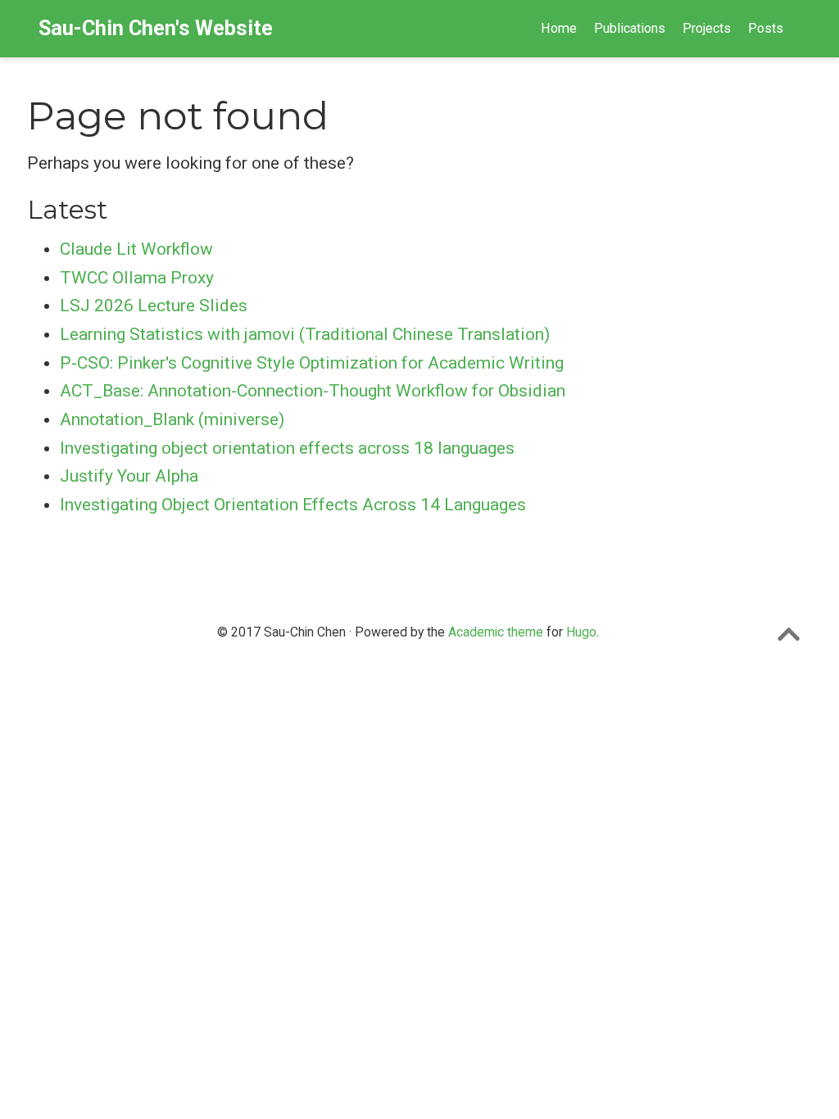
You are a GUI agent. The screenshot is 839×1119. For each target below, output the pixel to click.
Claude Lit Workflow (136, 249)
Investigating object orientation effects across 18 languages (287, 448)
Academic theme (495, 632)
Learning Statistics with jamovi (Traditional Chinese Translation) (305, 334)
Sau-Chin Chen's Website (156, 28)
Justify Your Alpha (129, 476)
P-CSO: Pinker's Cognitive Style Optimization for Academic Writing (312, 363)
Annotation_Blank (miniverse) (172, 419)
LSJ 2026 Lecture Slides (153, 305)
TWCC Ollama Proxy (137, 278)
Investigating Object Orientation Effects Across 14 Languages (293, 504)
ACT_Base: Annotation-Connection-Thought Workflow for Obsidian (312, 391)
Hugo (581, 632)
